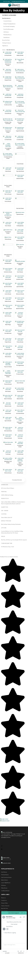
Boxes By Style (6, 40)
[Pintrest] (14, 849)
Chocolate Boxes (20, 123)
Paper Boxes (8, 342)
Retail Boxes (7, 37)
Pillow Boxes (8, 356)
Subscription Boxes (20, 422)
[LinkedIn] (14, 852)
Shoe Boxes (20, 391)
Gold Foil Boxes (20, 240)
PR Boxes (3, 885)
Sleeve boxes (8, 406)
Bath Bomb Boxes (8, 64)
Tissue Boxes (8, 444)
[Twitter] (14, 842)
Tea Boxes (20, 430)
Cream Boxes (20, 163)
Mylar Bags (8, 324)
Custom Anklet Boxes (8, 186)
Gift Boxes (6, 32)
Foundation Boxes (8, 232)
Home (3, 49)
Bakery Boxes (20, 55)
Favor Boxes (8, 225)
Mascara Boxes (8, 308)
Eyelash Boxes (20, 214)
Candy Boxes (20, 97)
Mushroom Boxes (20, 316)
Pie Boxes (20, 349)
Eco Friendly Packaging (9, 26)
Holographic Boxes (20, 264)
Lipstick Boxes (20, 286)
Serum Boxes (20, 382)
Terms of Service (5, 905)
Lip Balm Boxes (20, 279)
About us (3, 897)
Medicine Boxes (20, 308)
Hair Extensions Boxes (8, 255)
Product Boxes (20, 374)
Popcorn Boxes (8, 366)
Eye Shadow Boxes (8, 217)
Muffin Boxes (8, 316)
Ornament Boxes (20, 334)
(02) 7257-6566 (6, 1)
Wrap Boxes (20, 473)
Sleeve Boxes (20, 398)
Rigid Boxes (5, 45)
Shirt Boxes (8, 391)
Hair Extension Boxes (6, 877)
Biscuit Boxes (20, 62)
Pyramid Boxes (8, 384)
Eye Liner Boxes (20, 208)
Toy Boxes (7, 454)
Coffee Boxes (8, 139)
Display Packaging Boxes (9, 23)
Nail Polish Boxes (20, 325)
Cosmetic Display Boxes (20, 147)
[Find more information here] (14, 932)
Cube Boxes (8, 171)
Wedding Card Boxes (8, 462)
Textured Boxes (8, 438)
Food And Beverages (9, 29)
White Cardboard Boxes (20, 464)
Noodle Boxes (8, 333)
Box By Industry (6, 18)
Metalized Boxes (8, 34)
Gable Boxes (20, 233)
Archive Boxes (8, 55)
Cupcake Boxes (20, 171)
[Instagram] (14, 846)
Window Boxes (8, 473)
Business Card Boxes (20, 80)
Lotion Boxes (8, 294)
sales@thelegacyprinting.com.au (18, 1)
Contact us (4, 900)
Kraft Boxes (20, 272)
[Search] (26, 5)
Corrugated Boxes (8, 149)
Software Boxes (20, 413)
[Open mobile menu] (1, 5)
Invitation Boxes (8, 272)
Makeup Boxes (20, 301)
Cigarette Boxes (20, 131)
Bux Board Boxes (7, 89)
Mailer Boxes (8, 301)
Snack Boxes (20, 406)
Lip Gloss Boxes (8, 286)
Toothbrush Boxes (20, 446)
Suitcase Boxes (8, 430)
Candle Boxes (8, 97)
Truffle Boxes (20, 454)
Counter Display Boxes (8, 157)
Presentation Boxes (8, 376)
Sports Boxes (8, 420)
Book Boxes (8, 72)
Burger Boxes (8, 80)
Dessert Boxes (20, 178)
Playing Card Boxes (20, 357)
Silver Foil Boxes (8, 398)
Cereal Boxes (8, 113)
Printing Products (6, 43)
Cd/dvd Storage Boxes (20, 105)
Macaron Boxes (20, 294)
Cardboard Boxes (5, 890)
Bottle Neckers (20, 72)
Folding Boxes (20, 225)
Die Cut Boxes (8, 194)
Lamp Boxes (8, 279)
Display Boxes (20, 194)
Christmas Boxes (8, 131)
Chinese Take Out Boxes (8, 123)
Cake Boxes (20, 88)
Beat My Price (4, 908)
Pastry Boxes (20, 342)
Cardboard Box (8, 104)
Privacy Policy (4, 903)
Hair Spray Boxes (20, 247)
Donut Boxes (8, 201)
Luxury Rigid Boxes (5, 882)
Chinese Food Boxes (20, 114)
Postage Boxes (20, 365)
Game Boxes (8, 239)
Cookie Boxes (20, 139)
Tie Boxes (20, 438)
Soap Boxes (8, 413)
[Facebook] (14, 839)
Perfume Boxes (8, 349)
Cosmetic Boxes (7, 21)
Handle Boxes (8, 263)
